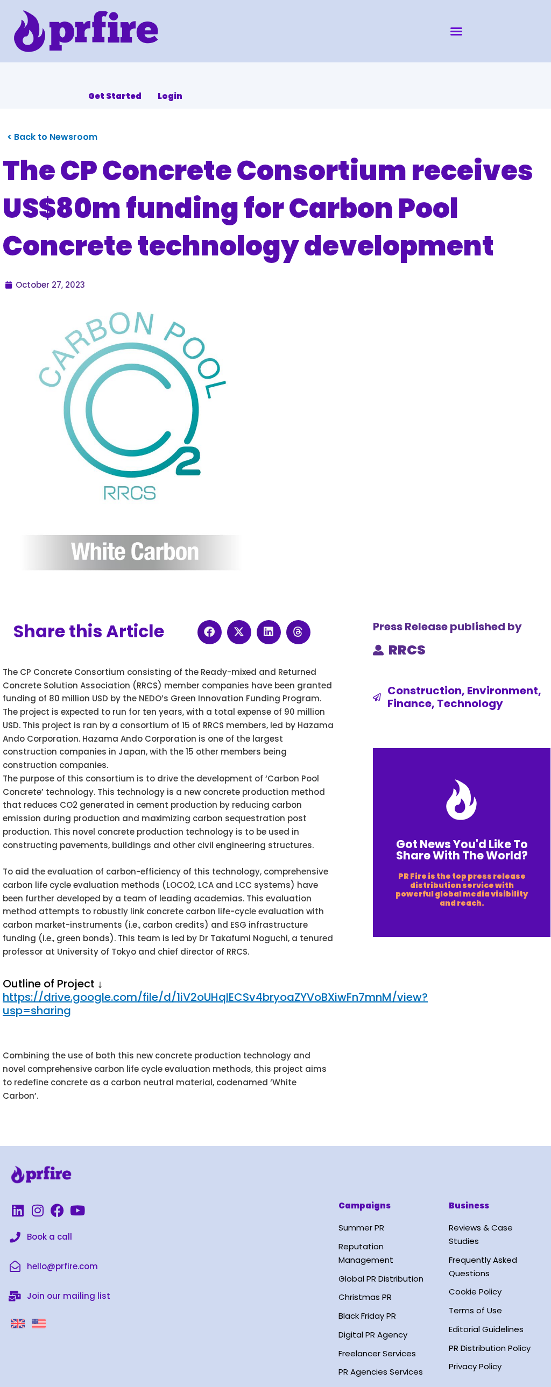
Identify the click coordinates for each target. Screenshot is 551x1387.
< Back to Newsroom (52, 137)
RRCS (407, 650)
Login (170, 96)
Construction (424, 690)
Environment (502, 690)
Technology (470, 703)
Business (469, 1205)
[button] (456, 31)
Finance (409, 703)
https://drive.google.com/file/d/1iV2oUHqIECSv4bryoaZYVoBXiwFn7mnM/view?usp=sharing (215, 1004)
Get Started (115, 96)
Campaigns (364, 1205)
